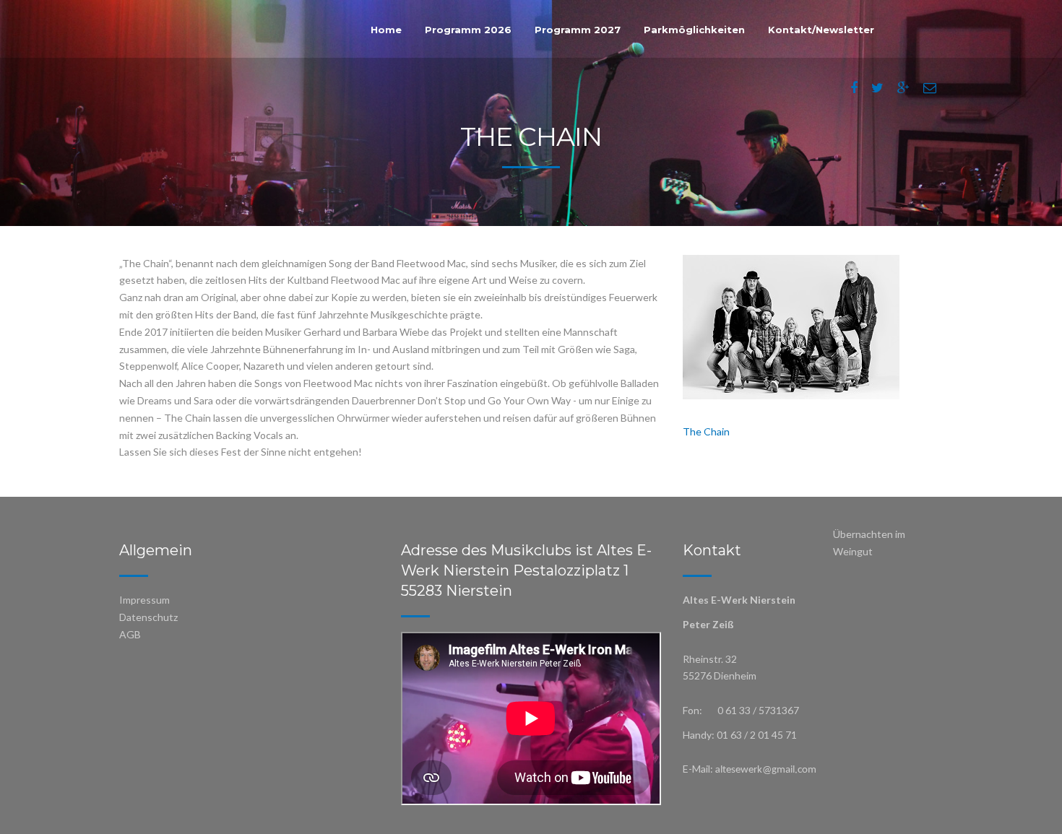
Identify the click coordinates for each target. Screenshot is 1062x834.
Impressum (144, 600)
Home (386, 29)
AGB (130, 634)
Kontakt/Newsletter (821, 29)
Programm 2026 (468, 29)
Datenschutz (148, 617)
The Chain (706, 431)
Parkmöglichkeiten (694, 29)
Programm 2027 (578, 29)
